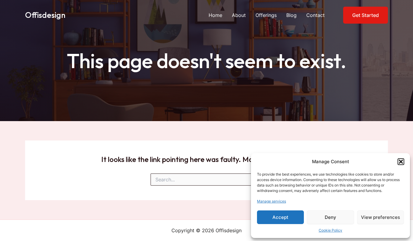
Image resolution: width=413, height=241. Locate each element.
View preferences (380, 217)
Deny (330, 217)
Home (215, 15)
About (239, 15)
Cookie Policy (330, 230)
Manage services (271, 201)
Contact (315, 15)
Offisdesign (45, 15)
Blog (291, 15)
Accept (280, 217)
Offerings (266, 15)
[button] (401, 162)
